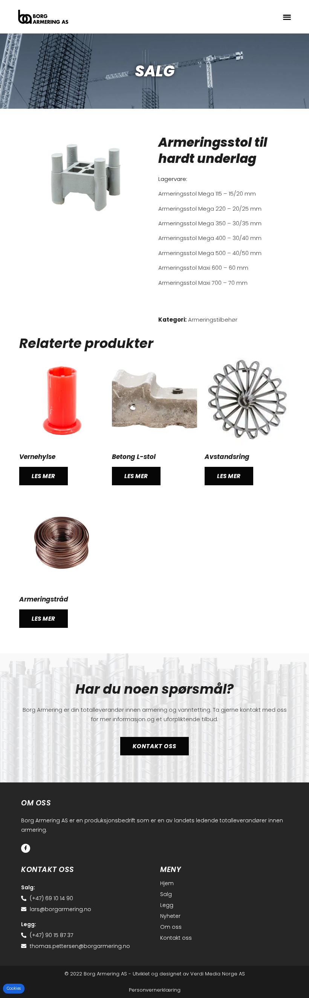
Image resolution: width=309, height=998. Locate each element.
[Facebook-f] (25, 848)
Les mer (43, 476)
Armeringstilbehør (212, 320)
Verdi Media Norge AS (217, 973)
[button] (287, 16)
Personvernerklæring (155, 989)
